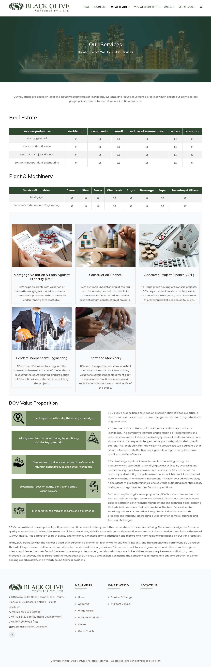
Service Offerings (121, 597)
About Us (83, 604)
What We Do (86, 610)
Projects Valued (120, 604)
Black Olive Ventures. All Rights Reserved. (86, 660)
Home (82, 52)
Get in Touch (86, 631)
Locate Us (14, 607)
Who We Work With (90, 617)
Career (82, 624)
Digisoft (156, 660)
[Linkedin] (12, 635)
